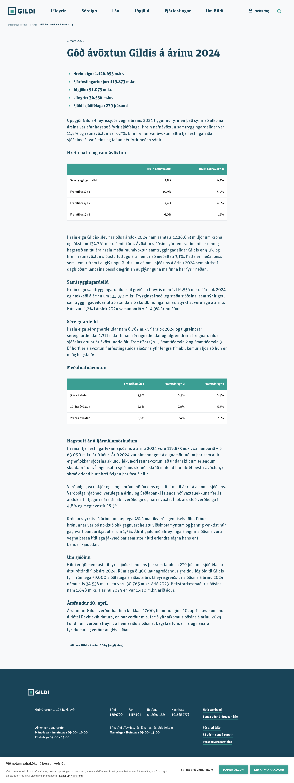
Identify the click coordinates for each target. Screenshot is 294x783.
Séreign (89, 11)
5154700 (116, 714)
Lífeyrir (58, 11)
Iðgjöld (142, 11)
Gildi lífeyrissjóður (17, 25)
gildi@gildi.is (156, 714)
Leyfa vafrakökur (269, 769)
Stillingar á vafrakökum (197, 769)
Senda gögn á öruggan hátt (220, 716)
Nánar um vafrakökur (71, 775)
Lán (115, 11)
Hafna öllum (233, 769)
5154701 (135, 714)
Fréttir (33, 25)
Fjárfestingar (178, 11)
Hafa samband (212, 709)
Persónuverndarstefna (217, 742)
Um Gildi (214, 11)
